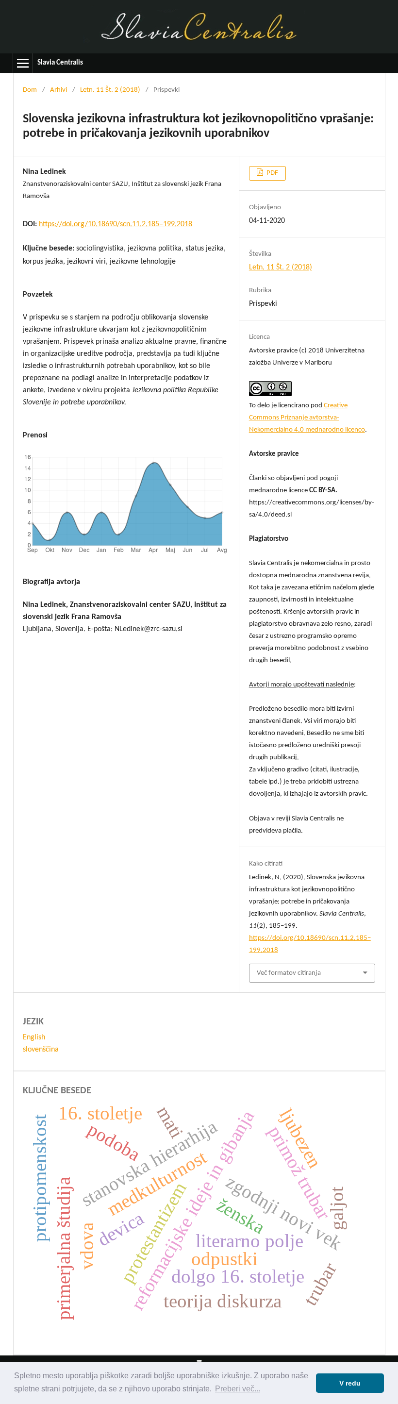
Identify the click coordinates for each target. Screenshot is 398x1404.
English (34, 1037)
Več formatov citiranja (289, 973)
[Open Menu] (23, 63)
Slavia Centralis (60, 63)
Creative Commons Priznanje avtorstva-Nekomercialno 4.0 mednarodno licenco (307, 418)
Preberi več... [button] (237, 1389)
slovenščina (41, 1049)
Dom (30, 90)
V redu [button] (350, 1383)
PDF (271, 173)
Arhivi (58, 90)
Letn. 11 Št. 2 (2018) (110, 90)
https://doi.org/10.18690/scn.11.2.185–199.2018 (115, 224)
